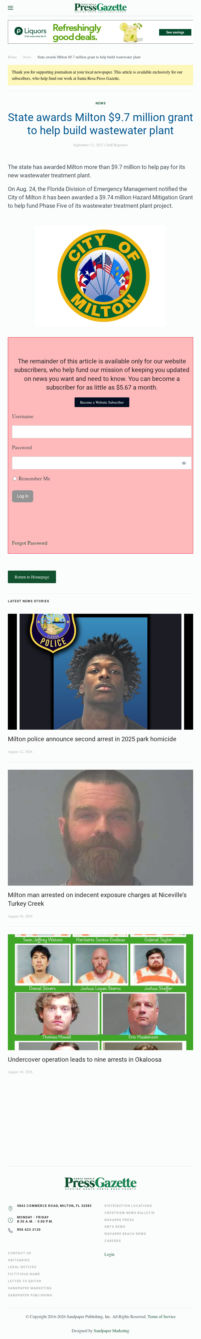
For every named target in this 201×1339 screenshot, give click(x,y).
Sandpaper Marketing (111, 1330)
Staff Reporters (117, 144)
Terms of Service (162, 1316)
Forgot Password (29, 542)
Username (23, 416)
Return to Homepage (32, 577)
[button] (10, 8)
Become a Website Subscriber (102, 402)
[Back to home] (100, 8)
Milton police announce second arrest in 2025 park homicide (92, 739)
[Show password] (184, 463)
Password (22, 447)
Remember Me (33, 478)
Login (109, 1254)
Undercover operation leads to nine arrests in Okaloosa (84, 1059)
